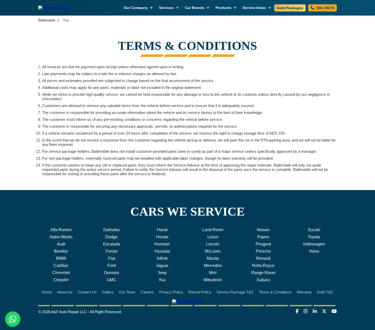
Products (224, 8)
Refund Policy (199, 292)
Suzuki (314, 230)
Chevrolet (61, 272)
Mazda (213, 258)
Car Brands (195, 8)
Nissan (263, 230)
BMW (61, 258)
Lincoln (212, 244)
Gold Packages (290, 8)
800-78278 (325, 8)
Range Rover (263, 272)
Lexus (212, 237)
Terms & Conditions (275, 292)
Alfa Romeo (61, 230)
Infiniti (162, 258)
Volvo (314, 251)
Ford (111, 265)
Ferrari (112, 251)
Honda (162, 237)
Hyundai (162, 251)
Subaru (263, 280)
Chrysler (61, 280)
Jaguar (162, 265)
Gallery (108, 292)
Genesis (111, 272)
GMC (111, 280)
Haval (162, 230)
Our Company (136, 8)
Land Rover (212, 230)
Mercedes (213, 265)
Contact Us (87, 292)
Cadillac (61, 265)
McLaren (213, 251)
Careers (147, 292)
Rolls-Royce (263, 265)
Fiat (111, 258)
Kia (162, 280)
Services (167, 8)
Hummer (162, 244)
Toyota (314, 237)
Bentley (61, 251)
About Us (65, 292)
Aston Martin (61, 237)
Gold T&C (325, 292)
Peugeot (263, 244)
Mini (213, 272)
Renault (263, 258)
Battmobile (46, 20)
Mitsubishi (213, 280)
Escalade (111, 244)
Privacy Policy (171, 292)
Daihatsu (111, 230)
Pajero (263, 237)
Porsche (263, 251)
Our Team (127, 292)
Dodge (111, 237)
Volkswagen (314, 244)
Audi (61, 244)
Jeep (162, 272)
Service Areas (255, 8)
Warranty (304, 292)
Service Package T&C (235, 292)
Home (47, 292)
